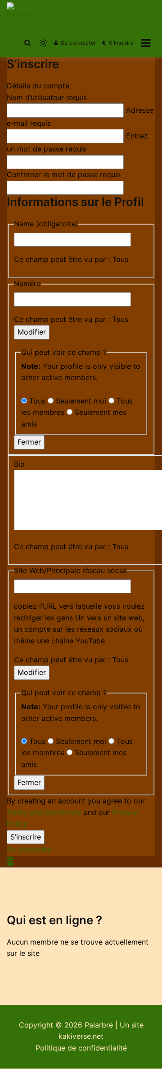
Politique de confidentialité (81, 1047)
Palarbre (99, 1024)
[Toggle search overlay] (27, 42)
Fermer (29, 441)
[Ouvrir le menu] (146, 43)
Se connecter (78, 42)
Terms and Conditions (44, 812)
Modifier (32, 331)
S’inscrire (121, 42)
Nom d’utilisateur (47, 97)
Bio (19, 463)
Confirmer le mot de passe (64, 174)
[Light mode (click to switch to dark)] (43, 43)
